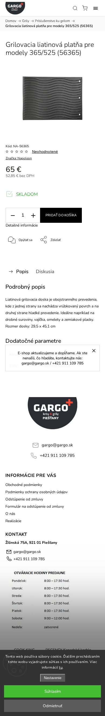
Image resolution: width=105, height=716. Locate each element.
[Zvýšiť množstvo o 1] (33, 215)
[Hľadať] (75, 8)
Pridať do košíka (61, 215)
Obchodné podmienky (23, 484)
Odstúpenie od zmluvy (24, 499)
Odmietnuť (52, 706)
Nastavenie (52, 678)
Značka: (19, 158)
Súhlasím (52, 691)
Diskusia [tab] (45, 271)
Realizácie (13, 520)
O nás (10, 513)
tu (60, 667)
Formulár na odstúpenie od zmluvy (34, 506)
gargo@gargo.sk (57, 445)
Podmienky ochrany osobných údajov (36, 492)
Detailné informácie (22, 225)
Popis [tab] (22, 271)
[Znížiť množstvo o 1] (12, 215)
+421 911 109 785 (57, 455)
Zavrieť (87, 253)
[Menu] (95, 8)
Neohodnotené (45, 151)
